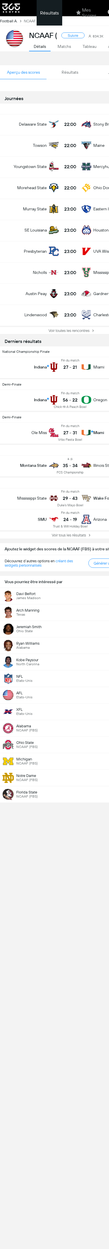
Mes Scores (89, 12)
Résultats (49, 13)
